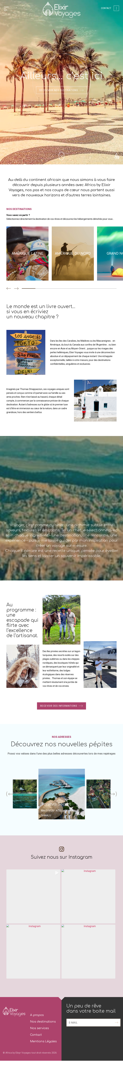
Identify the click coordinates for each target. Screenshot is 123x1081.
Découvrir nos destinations (58, 90)
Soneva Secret (56, 804)
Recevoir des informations (58, 706)
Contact (106, 8)
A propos (37, 1015)
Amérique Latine (27, 253)
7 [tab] (110, 288)
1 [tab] (28, 288)
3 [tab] (55, 288)
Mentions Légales (43, 1041)
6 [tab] (96, 288)
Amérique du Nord (73, 253)
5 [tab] (83, 288)
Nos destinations (43, 1021)
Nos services (39, 1028)
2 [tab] (42, 288)
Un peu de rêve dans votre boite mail (91, 1008)
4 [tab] (69, 288)
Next (16, 288)
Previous (8, 288)
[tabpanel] (29, 254)
